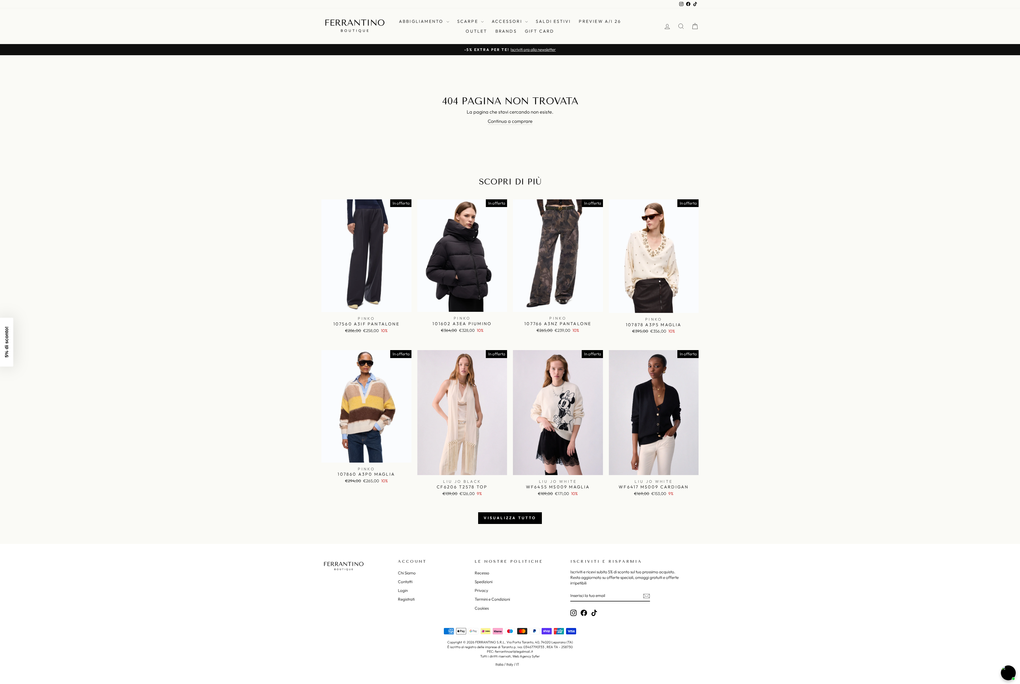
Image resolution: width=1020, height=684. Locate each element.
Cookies (482, 608)
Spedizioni (483, 581)
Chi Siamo (407, 572)
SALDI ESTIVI (553, 21)
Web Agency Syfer (526, 656)
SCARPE (468, 21)
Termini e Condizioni (492, 599)
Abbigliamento (422, 21)
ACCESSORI (508, 21)
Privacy (481, 590)
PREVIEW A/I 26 (600, 21)
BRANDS (506, 31)
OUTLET (476, 31)
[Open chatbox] (1008, 672)
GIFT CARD (539, 31)
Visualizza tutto (510, 517)
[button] (6, 342)
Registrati (406, 599)
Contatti (405, 581)
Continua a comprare (510, 121)
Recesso (482, 572)
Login (403, 590)
